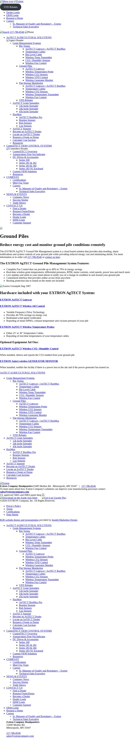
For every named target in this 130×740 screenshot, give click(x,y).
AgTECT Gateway (35, 68)
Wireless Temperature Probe (39, 71)
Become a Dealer (21, 214)
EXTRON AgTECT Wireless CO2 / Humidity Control (29, 348)
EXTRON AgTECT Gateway (16, 299)
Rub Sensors (25, 123)
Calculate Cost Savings (24, 140)
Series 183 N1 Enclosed (31, 168)
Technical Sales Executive (26, 26)
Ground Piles (25, 66)
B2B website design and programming (19, 520)
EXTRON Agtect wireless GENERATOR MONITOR (29, 361)
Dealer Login (13, 12)
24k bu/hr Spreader (28, 108)
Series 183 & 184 (27, 165)
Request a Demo (14, 18)
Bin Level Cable (33, 54)
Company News (21, 197)
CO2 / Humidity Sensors (37, 60)
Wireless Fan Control (35, 63)
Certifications (19, 180)
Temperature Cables (35, 51)
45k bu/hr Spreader (28, 111)
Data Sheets (12, 514)
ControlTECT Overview (25, 151)
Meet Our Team (21, 182)
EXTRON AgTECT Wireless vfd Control (22, 306)
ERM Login (12, 15)
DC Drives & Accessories (26, 157)
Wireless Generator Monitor (39, 80)
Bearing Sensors (27, 120)
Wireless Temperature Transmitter (42, 94)
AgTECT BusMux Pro (30, 117)
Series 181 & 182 (27, 163)
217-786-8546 (17, 32)
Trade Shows (19, 202)
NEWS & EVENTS (16, 194)
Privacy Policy (13, 506)
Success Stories (20, 200)
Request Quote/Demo (23, 211)
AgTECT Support (22, 128)
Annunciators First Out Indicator (29, 154)
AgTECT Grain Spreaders (26, 103)
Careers (10, 21)
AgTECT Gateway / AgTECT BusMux (45, 49)
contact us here (52, 257)
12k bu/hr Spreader (28, 106)
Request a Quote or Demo (26, 137)
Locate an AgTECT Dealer (26, 134)
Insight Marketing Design (64, 520)
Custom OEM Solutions (25, 171)
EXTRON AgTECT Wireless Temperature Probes (27, 327)
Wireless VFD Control (36, 77)
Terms (9, 509)
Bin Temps (24, 46)
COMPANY (12, 177)
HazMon (17, 114)
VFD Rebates (10, 7)
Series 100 (24, 160)
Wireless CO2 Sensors (36, 74)
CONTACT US (14, 205)
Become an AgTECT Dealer (27, 131)
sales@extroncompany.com (14, 491)
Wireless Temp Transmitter (38, 57)
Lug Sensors (25, 125)
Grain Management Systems (27, 43)
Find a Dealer (19, 208)
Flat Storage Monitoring (31, 83)
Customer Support (22, 222)
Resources (18, 143)
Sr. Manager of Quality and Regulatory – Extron (37, 23)
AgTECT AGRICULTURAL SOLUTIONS (29, 37)
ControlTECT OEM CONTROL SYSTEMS (29, 145)
